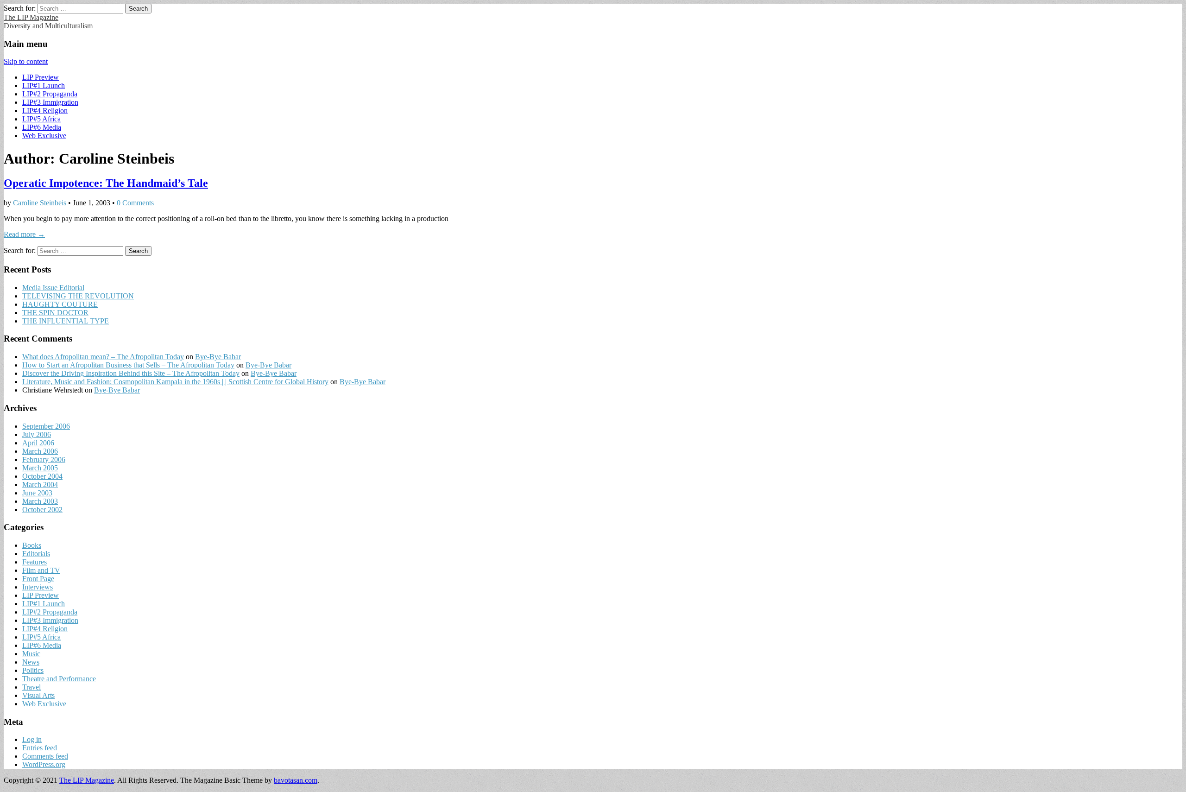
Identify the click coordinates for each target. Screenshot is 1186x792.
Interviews (37, 587)
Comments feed (45, 756)
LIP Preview (40, 77)
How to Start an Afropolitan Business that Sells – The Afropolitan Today (128, 365)
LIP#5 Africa (41, 119)
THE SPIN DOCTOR (55, 313)
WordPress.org (43, 764)
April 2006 (38, 443)
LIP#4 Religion (45, 110)
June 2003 (37, 493)
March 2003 (40, 501)
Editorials (36, 554)
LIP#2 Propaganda (49, 94)
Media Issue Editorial (53, 287)
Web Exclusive (44, 135)
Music (31, 654)
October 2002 (42, 509)
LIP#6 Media (41, 127)
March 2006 (40, 451)
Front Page (38, 579)
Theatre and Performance (59, 679)
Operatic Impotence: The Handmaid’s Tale (106, 183)
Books (31, 545)
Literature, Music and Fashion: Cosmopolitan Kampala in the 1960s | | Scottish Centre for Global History (175, 382)
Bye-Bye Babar (218, 357)
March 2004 (40, 484)
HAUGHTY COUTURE (60, 304)
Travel (31, 687)
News (30, 662)
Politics (33, 670)
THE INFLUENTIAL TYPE (65, 321)
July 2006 (36, 434)
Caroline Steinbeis (39, 203)
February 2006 (43, 459)
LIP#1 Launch (43, 85)
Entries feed (39, 748)
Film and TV (41, 570)
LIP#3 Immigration (50, 102)
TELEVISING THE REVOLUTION (78, 296)
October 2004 (42, 476)
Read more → (24, 234)
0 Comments (135, 203)
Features (34, 562)
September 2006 (46, 426)
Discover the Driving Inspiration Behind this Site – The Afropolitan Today (131, 373)
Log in (32, 739)
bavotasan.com (295, 780)
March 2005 (40, 468)
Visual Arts (38, 695)
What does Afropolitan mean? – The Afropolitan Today (103, 357)
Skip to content (26, 61)
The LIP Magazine (31, 17)
